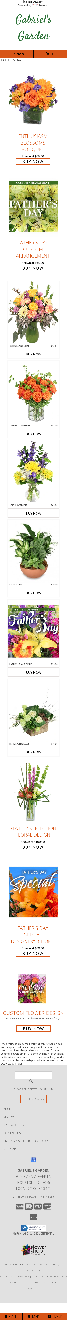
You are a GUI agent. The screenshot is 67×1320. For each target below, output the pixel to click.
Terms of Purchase (44, 1282)
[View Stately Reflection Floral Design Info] (33, 792)
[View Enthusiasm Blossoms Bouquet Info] (33, 100)
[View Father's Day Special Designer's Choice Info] (33, 891)
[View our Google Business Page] (33, 1161)
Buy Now (32, 161)
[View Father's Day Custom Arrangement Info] (33, 206)
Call (12, 1316)
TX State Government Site (49, 1276)
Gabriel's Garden (33, 28)
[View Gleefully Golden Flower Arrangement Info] (33, 312)
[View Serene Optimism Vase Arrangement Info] (33, 471)
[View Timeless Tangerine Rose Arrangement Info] (33, 392)
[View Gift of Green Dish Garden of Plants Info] (33, 551)
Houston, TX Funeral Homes (23, 1264)
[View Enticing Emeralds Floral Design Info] (33, 710)
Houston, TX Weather (14, 1276)
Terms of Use (33, 1288)
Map (34, 1316)
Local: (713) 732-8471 (33, 1188)
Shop (19, 54)
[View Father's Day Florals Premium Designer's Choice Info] (33, 631)
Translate (44, 5)
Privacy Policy (18, 1282)
